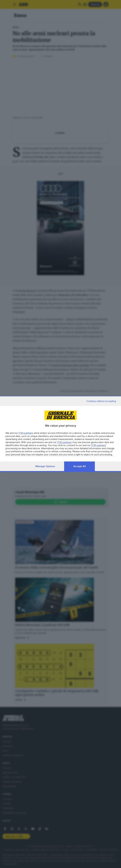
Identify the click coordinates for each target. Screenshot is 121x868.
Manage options (45, 466)
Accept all (79, 466)
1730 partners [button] (25, 432)
